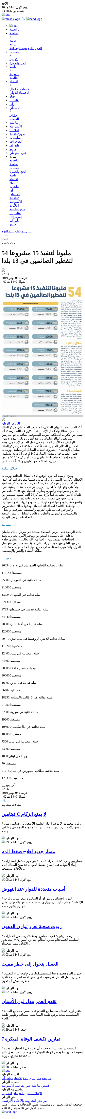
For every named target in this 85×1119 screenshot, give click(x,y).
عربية (13, 40)
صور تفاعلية (17, 134)
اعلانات (14, 130)
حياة (12, 96)
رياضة (13, 66)
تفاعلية (14, 122)
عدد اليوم (8, 231)
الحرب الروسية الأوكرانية (25, 48)
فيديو (12, 149)
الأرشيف (7, 1100)
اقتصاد (13, 81)
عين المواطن (17, 152)
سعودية (14, 74)
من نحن (42, 1100)
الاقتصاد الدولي (19, 92)
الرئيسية (14, 29)
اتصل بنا (7, 1093)
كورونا (13, 59)
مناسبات (15, 137)
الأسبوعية (15, 126)
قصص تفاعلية (40, 1085)
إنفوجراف (15, 141)
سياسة (13, 33)
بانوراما (14, 145)
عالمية (13, 78)
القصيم (14, 119)
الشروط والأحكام (24, 1100)
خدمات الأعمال (19, 89)
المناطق (14, 107)
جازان (13, 115)
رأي (11, 104)
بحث (5, 235)
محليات (14, 52)
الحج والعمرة (17, 63)
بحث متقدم (9, 243)
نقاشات (14, 100)
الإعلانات (36, 1093)
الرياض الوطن (11, 423)
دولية (12, 44)
